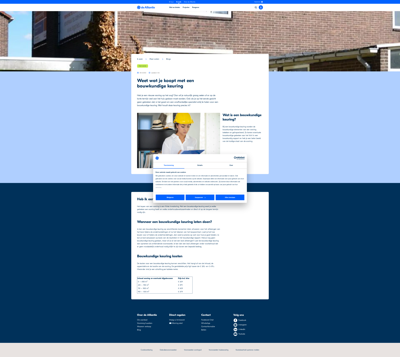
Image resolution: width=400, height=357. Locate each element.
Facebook (242, 320)
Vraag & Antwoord (176, 320)
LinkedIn (241, 329)
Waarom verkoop (144, 326)
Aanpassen (199, 197)
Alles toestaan (230, 197)
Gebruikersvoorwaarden (168, 350)
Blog (139, 330)
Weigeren (170, 197)
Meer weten (154, 59)
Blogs (168, 59)
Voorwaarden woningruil (192, 350)
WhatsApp (205, 323)
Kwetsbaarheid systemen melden (247, 350)
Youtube (241, 334)
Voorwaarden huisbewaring (218, 350)
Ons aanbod (142, 320)
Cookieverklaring (146, 350)
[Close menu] (261, 7)
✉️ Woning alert (176, 323)
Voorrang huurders (144, 323)
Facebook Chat (207, 320)
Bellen (203, 330)
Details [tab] (200, 165)
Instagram (242, 325)
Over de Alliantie (189, 2)
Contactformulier (208, 326)
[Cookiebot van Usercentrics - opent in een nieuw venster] (235, 158)
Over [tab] (231, 165)
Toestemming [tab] (169, 165)
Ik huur (171, 2)
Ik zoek (178, 2)
